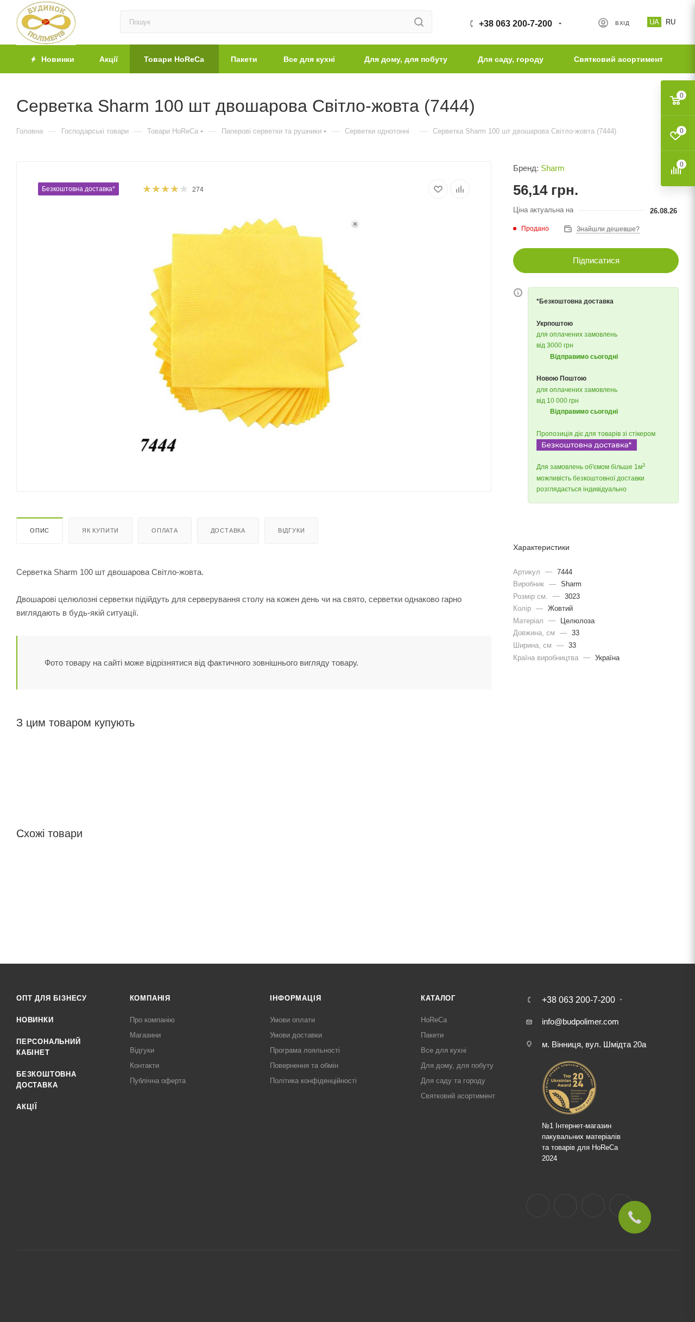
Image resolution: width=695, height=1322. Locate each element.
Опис (39, 530)
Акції (26, 1107)
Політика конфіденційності (313, 1081)
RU (670, 22)
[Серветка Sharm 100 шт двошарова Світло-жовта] (254, 334)
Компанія (150, 998)
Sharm (553, 168)
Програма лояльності (305, 1050)
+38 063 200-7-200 (515, 23)
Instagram (565, 1205)
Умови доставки (296, 1035)
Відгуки (291, 530)
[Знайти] (419, 21)
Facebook (537, 1205)
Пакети (432, 1035)
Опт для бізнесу (51, 998)
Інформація (295, 998)
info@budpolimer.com (580, 1021)
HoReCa (434, 1020)
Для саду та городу (453, 1081)
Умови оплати (292, 1020)
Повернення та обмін (304, 1065)
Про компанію (152, 1020)
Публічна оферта (158, 1081)
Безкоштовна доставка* (78, 189)
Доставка (228, 530)
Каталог (438, 998)
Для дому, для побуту (457, 1065)
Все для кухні (443, 1050)
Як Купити (100, 530)
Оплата (164, 530)
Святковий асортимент (458, 1096)
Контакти (144, 1065)
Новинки (35, 1020)
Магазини (145, 1035)
